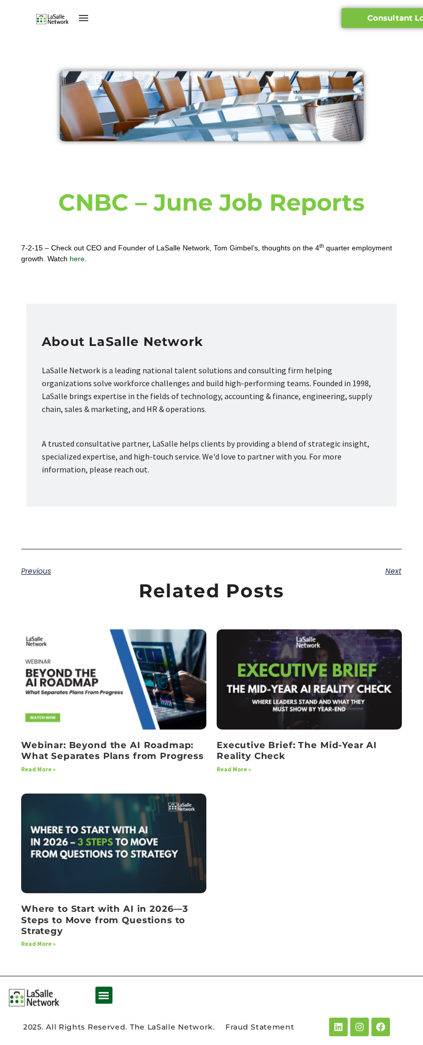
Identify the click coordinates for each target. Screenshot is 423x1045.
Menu (83, 18)
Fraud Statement (260, 1027)
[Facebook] (380, 1027)
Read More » (38, 769)
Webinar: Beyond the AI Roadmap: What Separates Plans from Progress (112, 750)
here (77, 259)
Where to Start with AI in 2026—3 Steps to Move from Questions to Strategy (104, 920)
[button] (103, 995)
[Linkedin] (338, 1027)
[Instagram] (359, 1027)
